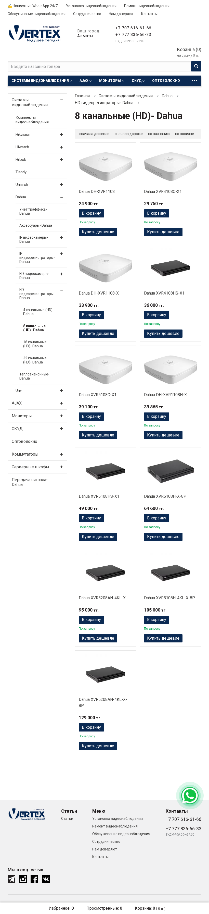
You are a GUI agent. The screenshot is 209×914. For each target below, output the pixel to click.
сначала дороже (129, 134)
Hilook (21, 159)
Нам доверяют (121, 14)
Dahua (21, 197)
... (194, 79)
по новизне (184, 134)
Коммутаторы (25, 454)
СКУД (136, 81)
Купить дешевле (98, 231)
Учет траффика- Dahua (33, 211)
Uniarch (22, 184)
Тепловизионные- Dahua (34, 376)
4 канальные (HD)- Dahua (38, 312)
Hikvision (23, 134)
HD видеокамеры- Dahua (34, 276)
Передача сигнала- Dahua (30, 482)
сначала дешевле (94, 134)
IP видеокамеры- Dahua (33, 239)
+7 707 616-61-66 (133, 28)
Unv (19, 390)
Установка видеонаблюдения (91, 6)
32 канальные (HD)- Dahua (35, 360)
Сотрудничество (87, 14)
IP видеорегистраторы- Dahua (36, 257)
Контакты (149, 14)
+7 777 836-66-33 (133, 34)
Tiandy (21, 172)
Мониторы (110, 81)
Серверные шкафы (30, 467)
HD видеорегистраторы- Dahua (36, 294)
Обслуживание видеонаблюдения (37, 14)
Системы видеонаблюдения (40, 81)
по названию (159, 134)
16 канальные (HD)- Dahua (35, 344)
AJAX (84, 81)
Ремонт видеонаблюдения (146, 6)
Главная (82, 95)
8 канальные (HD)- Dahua (34, 328)
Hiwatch (22, 147)
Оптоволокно (166, 81)
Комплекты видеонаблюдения (32, 119)
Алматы (85, 35)
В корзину (91, 213)
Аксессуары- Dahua (35, 225)
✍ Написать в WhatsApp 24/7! (33, 6)
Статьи (67, 818)
